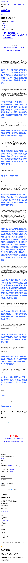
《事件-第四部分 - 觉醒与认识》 (14, 50)
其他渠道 (11, 471)
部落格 (5, 25)
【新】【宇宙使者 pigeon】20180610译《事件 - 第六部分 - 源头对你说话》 (15, 35)
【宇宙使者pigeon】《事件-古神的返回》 (14, 438)
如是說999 (5, 10)
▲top (2, 473)
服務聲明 (14, 544)
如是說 (2, 458)
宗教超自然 (11, 469)
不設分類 (12, 21)
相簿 (4, 23)
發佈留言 (3, 484)
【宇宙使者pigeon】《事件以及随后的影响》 (14, 441)
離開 (8, 560)
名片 (4, 27)
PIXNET (6, 542)
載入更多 (3, 476)
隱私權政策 (24, 542)
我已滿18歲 (3, 560)
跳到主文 (3, 14)
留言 (12, 466)
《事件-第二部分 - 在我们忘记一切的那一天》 (14, 48)
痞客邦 (9, 466)
